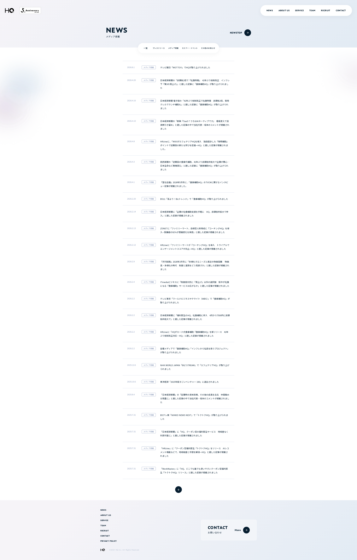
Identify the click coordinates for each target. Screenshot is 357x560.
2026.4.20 (131, 80)
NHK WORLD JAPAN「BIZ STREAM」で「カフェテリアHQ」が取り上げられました (194, 367)
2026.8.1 (131, 67)
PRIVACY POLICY (108, 541)
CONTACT (341, 10)
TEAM (312, 10)
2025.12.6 (131, 365)
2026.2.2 (131, 298)
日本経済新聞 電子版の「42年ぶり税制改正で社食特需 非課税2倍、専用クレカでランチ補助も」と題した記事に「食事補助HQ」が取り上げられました (194, 104)
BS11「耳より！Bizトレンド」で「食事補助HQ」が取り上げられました (194, 198)
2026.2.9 (131, 261)
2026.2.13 (131, 228)
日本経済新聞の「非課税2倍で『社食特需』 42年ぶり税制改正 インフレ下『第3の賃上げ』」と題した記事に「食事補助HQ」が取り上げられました (195, 84)
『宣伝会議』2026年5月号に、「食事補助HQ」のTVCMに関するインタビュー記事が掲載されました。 (194, 184)
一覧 (145, 48)
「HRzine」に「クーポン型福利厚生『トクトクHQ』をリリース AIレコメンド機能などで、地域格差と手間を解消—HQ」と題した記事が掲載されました (194, 452)
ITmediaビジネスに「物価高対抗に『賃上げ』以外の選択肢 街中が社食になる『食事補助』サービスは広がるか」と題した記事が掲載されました (194, 284)
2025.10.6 (131, 381)
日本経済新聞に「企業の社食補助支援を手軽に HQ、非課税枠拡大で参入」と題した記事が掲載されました (194, 213)
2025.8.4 (131, 394)
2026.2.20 (131, 198)
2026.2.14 (131, 211)
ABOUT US (284, 10)
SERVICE (299, 10)
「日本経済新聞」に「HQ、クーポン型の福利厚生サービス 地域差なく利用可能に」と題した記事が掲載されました (194, 433)
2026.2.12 (131, 244)
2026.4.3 (131, 161)
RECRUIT (325, 10)
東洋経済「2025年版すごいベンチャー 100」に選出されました (189, 381)
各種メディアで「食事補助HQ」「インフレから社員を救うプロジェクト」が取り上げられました (194, 350)
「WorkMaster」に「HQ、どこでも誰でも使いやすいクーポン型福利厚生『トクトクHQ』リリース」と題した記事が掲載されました (194, 470)
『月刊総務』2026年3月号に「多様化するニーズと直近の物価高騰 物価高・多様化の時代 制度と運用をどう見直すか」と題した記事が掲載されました (194, 265)
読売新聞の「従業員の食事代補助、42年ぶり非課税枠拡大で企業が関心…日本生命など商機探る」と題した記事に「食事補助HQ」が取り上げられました (194, 165)
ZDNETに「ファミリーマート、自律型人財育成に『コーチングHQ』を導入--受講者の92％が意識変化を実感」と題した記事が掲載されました (194, 230)
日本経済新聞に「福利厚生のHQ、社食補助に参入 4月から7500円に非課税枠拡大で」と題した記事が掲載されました (195, 317)
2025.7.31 (131, 414)
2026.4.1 (131, 182)
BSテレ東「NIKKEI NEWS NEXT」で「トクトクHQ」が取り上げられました (194, 417)
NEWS (269, 10)
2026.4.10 (131, 120)
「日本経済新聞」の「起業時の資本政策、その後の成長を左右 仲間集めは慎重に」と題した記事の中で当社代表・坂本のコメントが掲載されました (194, 398)
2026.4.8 (131, 141)
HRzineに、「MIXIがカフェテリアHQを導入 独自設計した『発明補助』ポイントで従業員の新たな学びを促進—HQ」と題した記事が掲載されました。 (194, 145)
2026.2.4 (131, 281)
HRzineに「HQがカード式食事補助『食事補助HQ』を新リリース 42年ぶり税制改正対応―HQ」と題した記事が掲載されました (194, 333)
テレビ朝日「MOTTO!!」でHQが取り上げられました (185, 67)
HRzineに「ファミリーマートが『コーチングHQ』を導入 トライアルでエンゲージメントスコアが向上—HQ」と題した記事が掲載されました (194, 247)
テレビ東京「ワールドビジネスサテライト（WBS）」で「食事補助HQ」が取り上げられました (195, 300)
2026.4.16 (131, 100)
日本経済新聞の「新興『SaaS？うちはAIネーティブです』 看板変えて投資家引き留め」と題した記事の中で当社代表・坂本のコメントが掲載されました (194, 125)
